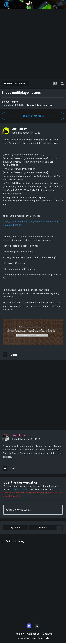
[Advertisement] (33, 44)
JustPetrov (11, 101)
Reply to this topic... (20, 509)
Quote (14, 354)
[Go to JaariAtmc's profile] (6, 437)
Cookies (47, 633)
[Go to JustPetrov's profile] (6, 130)
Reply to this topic (33, 115)
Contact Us (33, 633)
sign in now (20, 489)
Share (16, 527)
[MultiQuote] (5, 354)
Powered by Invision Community (33, 638)
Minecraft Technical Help (39, 105)
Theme (18, 633)
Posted (26, 132)
